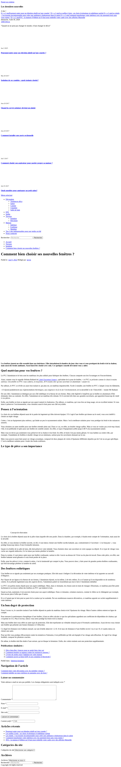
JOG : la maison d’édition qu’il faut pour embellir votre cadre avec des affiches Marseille (48, 17)
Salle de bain (15, 210)
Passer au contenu (7, 2)
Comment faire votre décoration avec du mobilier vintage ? (23, 671)
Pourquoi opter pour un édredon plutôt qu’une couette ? (26, 13)
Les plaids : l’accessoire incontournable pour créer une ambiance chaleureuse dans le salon (60, 14)
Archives (4, 760)
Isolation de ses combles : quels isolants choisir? (20, 80)
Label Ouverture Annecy (48, 380)
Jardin (8, 214)
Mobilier (13, 229)
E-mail (4, 708)
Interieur (14, 661)
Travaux (9, 216)
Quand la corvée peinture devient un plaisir (18, 108)
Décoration (10, 199)
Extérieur (13, 227)
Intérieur (13, 225)
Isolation (13, 219)
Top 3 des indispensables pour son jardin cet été (23, 231)
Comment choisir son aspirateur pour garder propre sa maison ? (27, 163)
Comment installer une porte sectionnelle (17, 135)
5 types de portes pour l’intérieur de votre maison (24, 655)
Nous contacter (11, 233)
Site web (4, 712)
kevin (29, 260)
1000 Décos (5, 22)
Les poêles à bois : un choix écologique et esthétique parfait (77, 13)
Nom (3, 704)
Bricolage (14, 221)
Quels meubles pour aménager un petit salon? (19, 191)
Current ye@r (7, 721)
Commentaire (6, 699)
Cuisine (13, 206)
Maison (8, 223)
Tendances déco (16, 201)
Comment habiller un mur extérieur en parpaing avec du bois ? (24, 673)
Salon (12, 204)
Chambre (13, 208)
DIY (7, 212)
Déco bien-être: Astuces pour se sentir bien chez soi (25, 650)
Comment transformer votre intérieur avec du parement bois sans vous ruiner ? (35, 738)
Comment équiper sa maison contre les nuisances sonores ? (28, 652)
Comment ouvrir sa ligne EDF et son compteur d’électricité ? (28, 657)
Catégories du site (7, 750)
